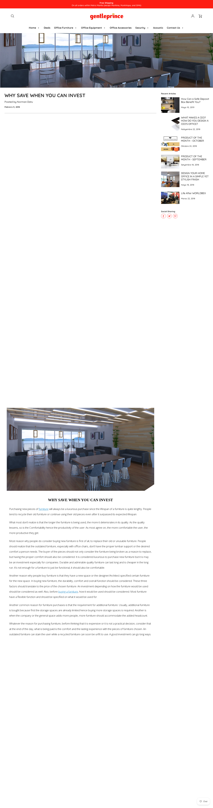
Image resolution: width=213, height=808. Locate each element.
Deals (47, 27)
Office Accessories (121, 27)
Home (33, 27)
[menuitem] (34, 27)
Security (140, 27)
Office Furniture (64, 27)
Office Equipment (92, 27)
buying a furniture (68, 591)
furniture (43, 509)
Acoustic (158, 27)
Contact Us (174, 27)
